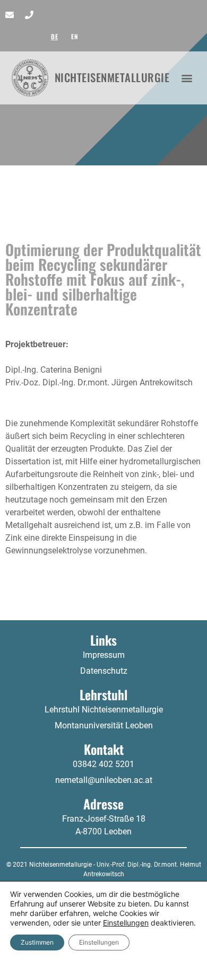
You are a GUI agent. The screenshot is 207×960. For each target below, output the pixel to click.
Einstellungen (126, 922)
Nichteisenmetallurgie (112, 77)
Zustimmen (37, 942)
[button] (187, 77)
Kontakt (104, 749)
